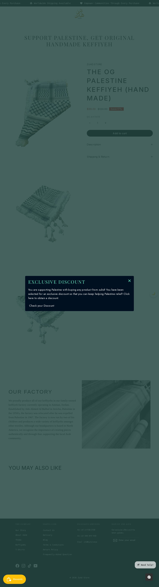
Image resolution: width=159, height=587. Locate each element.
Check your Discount (41, 306)
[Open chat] (149, 577)
